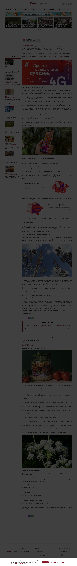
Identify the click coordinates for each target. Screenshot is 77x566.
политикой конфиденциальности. (18, 563)
